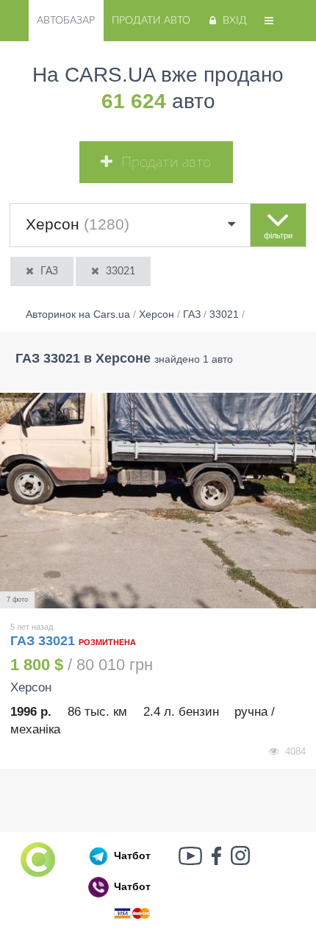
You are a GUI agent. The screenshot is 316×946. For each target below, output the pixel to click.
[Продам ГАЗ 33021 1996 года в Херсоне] (158, 500)
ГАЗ (49, 271)
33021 (120, 271)
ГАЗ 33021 (44, 640)
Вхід (235, 20)
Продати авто (151, 20)
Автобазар (66, 20)
